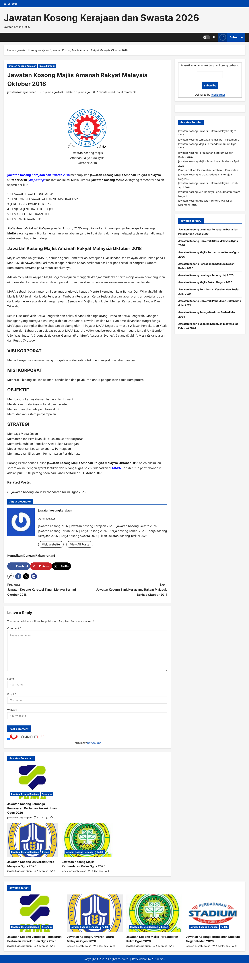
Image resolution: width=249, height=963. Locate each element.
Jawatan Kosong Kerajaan (22, 65)
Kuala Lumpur (47, 65)
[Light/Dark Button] (206, 37)
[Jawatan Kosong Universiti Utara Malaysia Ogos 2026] (32, 840)
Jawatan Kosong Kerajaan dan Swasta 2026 (101, 17)
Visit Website (51, 544)
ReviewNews (139, 959)
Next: (131, 589)
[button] (10, 576)
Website (12, 710)
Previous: (41, 589)
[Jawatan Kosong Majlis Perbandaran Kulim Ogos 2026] (87, 840)
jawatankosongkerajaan (21, 92)
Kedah (45, 852)
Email (11, 694)
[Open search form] (214, 37)
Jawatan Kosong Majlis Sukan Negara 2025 (205, 282)
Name (12, 678)
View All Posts (79, 544)
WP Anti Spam (94, 742)
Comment (14, 628)
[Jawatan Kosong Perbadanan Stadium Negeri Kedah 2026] (214, 913)
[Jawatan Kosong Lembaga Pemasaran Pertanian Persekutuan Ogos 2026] (32, 782)
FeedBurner (218, 94)
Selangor (47, 794)
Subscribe (236, 37)
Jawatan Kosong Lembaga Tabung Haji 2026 (206, 275)
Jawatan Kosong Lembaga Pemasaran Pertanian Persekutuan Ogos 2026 (32, 808)
